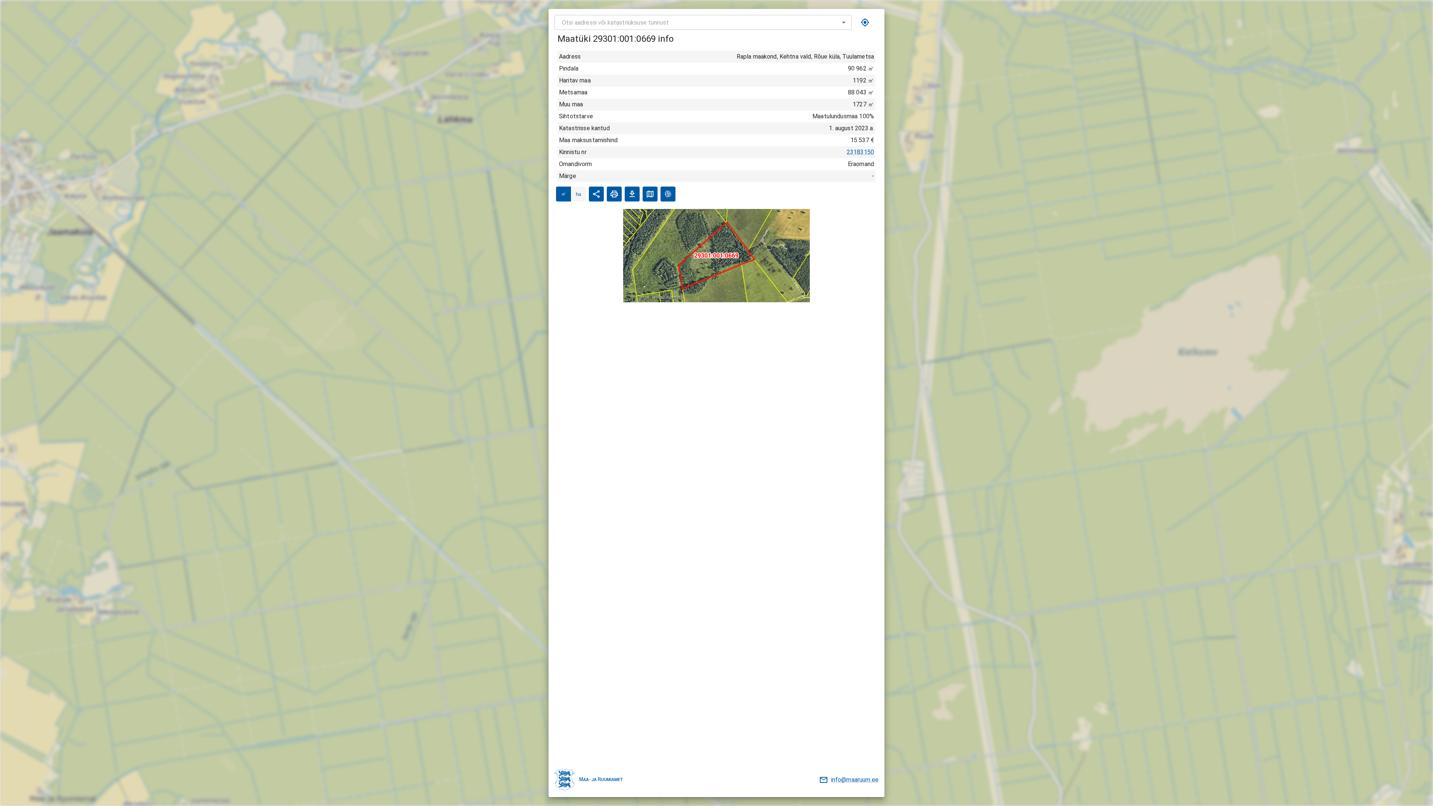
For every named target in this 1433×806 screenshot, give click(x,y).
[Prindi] (614, 194)
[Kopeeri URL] (596, 194)
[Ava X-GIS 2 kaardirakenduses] (668, 194)
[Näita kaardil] (650, 194)
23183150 (860, 152)
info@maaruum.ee (854, 779)
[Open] (844, 22)
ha (578, 194)
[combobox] (703, 22)
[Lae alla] (632, 194)
